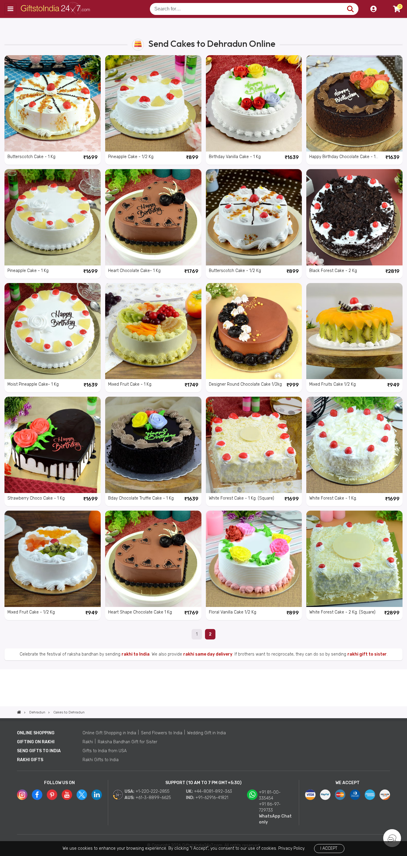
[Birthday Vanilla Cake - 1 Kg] (254, 103)
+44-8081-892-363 (213, 791)
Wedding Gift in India (206, 733)
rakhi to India (136, 654)
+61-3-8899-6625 (153, 797)
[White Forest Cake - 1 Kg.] (354, 445)
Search (350, 9)
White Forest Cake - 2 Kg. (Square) (342, 612)
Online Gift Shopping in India (109, 733)
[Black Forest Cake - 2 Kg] (354, 217)
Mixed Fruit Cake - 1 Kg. (130, 384)
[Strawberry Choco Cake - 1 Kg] (52, 445)
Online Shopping (36, 733)
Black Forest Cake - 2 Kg (333, 270)
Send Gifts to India (39, 750)
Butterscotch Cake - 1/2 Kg (235, 270)
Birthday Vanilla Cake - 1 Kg (235, 156)
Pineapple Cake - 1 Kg (28, 270)
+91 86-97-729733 (270, 807)
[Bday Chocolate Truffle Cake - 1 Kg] (153, 445)
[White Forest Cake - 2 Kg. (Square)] (354, 559)
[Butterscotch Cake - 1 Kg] (52, 103)
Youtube (67, 794)
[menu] (10, 9)
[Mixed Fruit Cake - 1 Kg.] (153, 331)
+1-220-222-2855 (153, 791)
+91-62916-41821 (211, 797)
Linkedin (96, 794)
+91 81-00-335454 (270, 795)
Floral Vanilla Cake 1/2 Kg (232, 612)
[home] (19, 712)
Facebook (37, 794)
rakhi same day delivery (207, 654)
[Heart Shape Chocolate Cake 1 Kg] (153, 559)
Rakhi (88, 741)
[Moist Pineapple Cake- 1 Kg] (52, 331)
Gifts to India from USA (105, 750)
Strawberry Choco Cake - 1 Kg (36, 498)
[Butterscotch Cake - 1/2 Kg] (254, 217)
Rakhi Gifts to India (101, 759)
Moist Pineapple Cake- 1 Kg (33, 384)
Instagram (22, 794)
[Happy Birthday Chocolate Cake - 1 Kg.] (354, 103)
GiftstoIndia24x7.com (57, 9)
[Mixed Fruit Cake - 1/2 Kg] (52, 559)
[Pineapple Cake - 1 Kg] (52, 217)
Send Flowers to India (161, 733)
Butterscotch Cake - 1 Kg (31, 156)
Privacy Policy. (291, 848)
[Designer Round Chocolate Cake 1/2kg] (254, 331)
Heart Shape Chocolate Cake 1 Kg (140, 612)
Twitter (82, 794)
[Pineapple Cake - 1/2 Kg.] (153, 103)
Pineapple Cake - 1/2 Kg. (131, 156)
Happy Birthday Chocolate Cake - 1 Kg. (342, 157)
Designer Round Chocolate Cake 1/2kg (245, 384)
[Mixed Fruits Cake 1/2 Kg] (354, 331)
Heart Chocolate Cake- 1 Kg (134, 270)
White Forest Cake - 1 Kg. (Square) (241, 498)
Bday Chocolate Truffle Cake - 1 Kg (141, 498)
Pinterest (52, 794)
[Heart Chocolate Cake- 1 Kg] (153, 217)
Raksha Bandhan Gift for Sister (127, 741)
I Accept (328, 848)
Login (373, 9)
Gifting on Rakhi (36, 741)
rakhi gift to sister (367, 654)
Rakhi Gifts (30, 759)
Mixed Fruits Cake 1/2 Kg (332, 384)
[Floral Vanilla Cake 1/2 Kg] (254, 559)
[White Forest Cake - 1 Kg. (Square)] (254, 445)
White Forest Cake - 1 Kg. (333, 498)
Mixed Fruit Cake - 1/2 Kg (31, 612)
